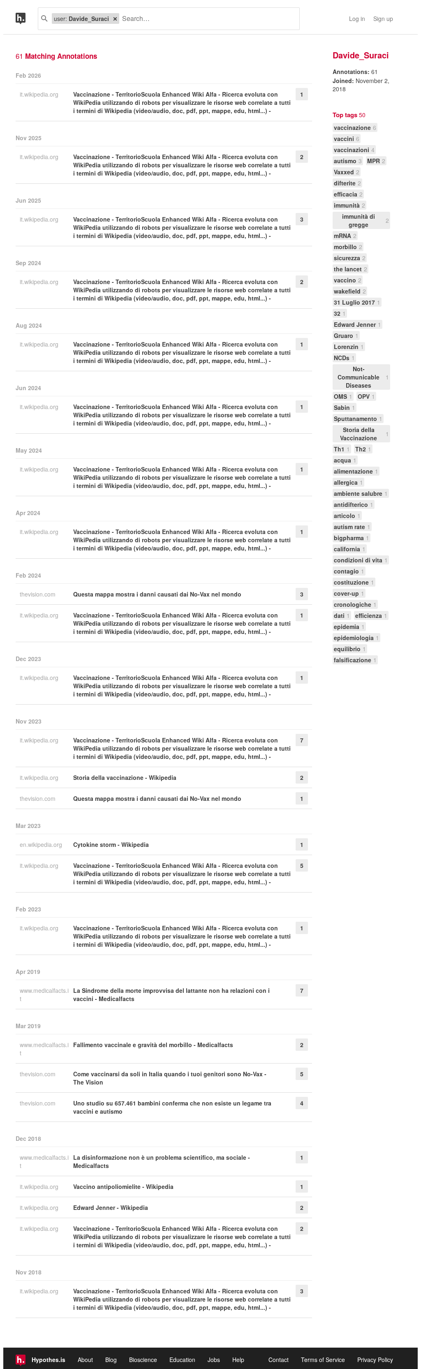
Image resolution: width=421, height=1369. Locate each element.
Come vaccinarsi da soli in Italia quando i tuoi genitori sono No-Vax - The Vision (169, 1078)
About (85, 1359)
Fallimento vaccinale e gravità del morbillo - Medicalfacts (153, 1045)
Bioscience (143, 1359)
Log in (357, 18)
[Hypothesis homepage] (27, 18)
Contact (278, 1359)
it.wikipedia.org (40, 94)
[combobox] (206, 18)
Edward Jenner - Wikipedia (110, 1207)
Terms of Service (323, 1359)
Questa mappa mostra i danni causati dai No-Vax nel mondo (157, 594)
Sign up (383, 18)
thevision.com (38, 594)
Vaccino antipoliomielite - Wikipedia (123, 1186)
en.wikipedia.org (42, 844)
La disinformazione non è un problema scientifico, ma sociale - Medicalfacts (161, 1161)
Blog (111, 1359)
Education (182, 1359)
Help (238, 1359)
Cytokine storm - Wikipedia (111, 844)
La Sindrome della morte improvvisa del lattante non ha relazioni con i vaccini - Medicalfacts (171, 994)
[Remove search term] (115, 18)
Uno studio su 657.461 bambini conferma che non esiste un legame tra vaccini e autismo (172, 1107)
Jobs (214, 1359)
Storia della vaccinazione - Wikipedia (124, 777)
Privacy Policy (375, 1359)
